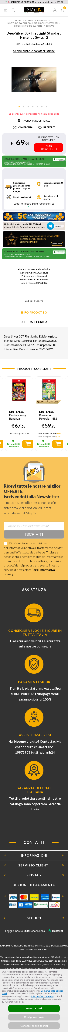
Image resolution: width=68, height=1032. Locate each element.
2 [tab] (25, 108)
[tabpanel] (34, 79)
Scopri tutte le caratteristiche (34, 51)
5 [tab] (38, 108)
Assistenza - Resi (35, 735)
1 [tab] (20, 108)
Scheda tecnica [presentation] (34, 322)
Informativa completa (42, 996)
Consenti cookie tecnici (34, 1025)
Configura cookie (34, 1017)
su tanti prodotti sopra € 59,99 (37, 2)
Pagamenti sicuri (35, 682)
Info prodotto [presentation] (34, 312)
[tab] (34, 312)
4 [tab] (34, 108)
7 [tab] (47, 108)
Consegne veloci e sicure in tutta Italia (35, 633)
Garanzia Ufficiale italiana (35, 790)
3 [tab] (29, 108)
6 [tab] (43, 108)
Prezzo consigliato (17, 433)
